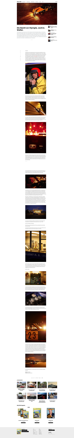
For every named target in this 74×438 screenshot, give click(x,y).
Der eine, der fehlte (53, 32)
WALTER (50, 432)
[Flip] (20, 56)
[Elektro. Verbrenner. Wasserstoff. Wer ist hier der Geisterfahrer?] (42, 396)
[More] (42, 378)
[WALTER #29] (37, 413)
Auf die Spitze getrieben (53, 36)
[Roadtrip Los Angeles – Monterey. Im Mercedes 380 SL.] (21, 385)
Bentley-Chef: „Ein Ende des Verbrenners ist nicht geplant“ (54, 27)
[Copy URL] (20, 60)
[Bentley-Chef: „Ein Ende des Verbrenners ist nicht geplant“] (49, 27)
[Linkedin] (20, 59)
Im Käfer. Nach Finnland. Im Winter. (52, 401)
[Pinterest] (20, 57)
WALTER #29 (37, 420)
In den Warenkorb (23, 422)
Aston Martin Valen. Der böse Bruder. (54, 37)
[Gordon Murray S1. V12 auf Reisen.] (49, 40)
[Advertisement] (32, 44)
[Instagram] (48, 433)
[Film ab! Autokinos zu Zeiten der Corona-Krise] (31, 396)
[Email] (20, 50)
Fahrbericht (52, 29)
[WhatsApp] (20, 52)
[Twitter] (51, 433)
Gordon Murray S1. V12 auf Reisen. (54, 40)
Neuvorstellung (52, 39)
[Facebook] (20, 53)
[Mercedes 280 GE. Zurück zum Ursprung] (42, 385)
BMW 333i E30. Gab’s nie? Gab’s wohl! (21, 401)
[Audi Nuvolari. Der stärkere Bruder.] (49, 30)
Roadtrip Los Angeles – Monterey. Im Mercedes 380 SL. (21, 389)
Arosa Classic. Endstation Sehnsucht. (31, 390)
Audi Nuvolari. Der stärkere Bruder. (54, 30)
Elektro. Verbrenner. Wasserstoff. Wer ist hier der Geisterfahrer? (42, 401)
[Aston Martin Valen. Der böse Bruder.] (49, 37)
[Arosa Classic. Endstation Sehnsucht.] (31, 385)
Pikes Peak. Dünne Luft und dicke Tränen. (52, 390)
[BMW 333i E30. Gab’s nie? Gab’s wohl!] (21, 396)
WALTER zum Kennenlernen (23, 420)
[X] (20, 54)
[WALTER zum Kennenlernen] (23, 413)
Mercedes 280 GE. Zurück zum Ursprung (42, 390)
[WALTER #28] (50, 413)
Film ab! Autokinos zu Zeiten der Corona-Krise (32, 400)
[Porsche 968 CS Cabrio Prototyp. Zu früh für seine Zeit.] (49, 34)
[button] (55, 1)
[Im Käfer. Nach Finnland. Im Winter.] (52, 396)
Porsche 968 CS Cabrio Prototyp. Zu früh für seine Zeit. (53, 34)
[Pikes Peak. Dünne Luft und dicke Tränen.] (52, 385)
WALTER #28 (51, 420)
